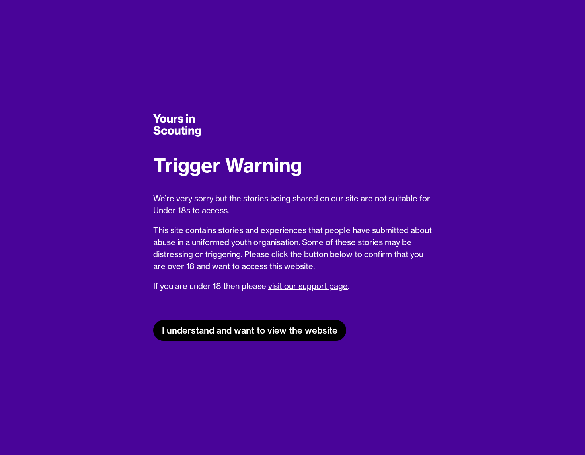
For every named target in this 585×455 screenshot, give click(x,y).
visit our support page (308, 286)
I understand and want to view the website (249, 330)
